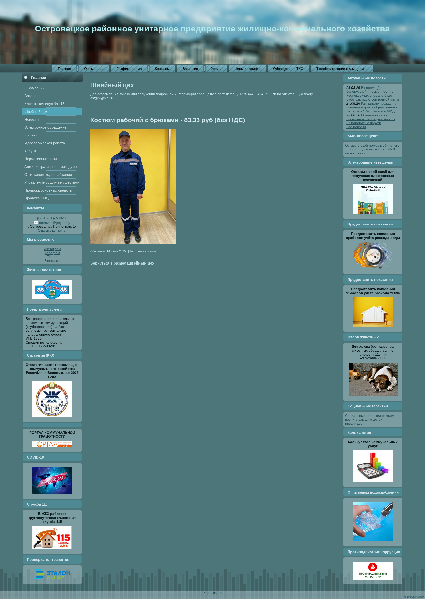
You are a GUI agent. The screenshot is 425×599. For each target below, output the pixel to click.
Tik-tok (52, 257)
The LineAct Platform (413, 597)
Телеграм (52, 253)
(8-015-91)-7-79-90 (52, 218)
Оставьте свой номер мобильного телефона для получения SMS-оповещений (372, 149)
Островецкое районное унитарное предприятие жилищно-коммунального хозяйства (212, 28)
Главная (38, 77)
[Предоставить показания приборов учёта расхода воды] (373, 270)
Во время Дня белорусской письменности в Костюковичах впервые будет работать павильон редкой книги (372, 93)
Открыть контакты (52, 230)
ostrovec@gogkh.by (54, 223)
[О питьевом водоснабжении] (373, 543)
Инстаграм (52, 249)
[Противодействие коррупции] (373, 581)
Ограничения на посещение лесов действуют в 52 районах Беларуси (370, 119)
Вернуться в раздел (122, 263)
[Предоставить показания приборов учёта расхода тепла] (373, 328)
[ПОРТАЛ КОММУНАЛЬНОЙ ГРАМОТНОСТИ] (52, 448)
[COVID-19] (52, 495)
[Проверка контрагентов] (52, 581)
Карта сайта (213, 593)
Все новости (356, 127)
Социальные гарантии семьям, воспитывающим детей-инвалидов (370, 419)
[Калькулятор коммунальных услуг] (373, 483)
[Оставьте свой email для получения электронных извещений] (373, 215)
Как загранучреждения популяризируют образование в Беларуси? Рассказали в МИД (372, 107)
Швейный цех (112, 85)
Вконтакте (52, 261)
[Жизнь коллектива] (52, 300)
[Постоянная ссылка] (142, 251)
